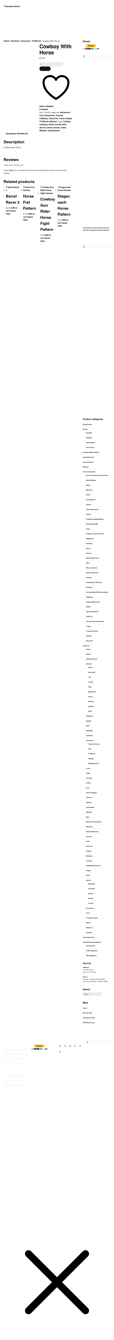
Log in (85, 1008)
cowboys (43, 124)
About (19, 22)
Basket (88, 721)
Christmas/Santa (92, 509)
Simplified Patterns (93, 866)
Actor (88, 649)
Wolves (89, 636)
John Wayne (90, 443)
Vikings (91, 759)
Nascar (90, 893)
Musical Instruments (94, 822)
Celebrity (43, 118)
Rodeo (90, 898)
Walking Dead (93, 763)
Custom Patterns (37, 22)
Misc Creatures (91, 568)
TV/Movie (36, 41)
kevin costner (53, 127)
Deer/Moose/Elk (92, 524)
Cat (89, 677)
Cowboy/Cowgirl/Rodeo (95, 519)
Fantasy (89, 543)
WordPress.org (88, 1023)
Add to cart (45, 69)
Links (98, 22)
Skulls (88, 607)
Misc (88, 563)
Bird (87, 726)
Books (85, 429)
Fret (87, 788)
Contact (10, 28)
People (69, 118)
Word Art (89, 641)
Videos (54, 22)
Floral (88, 548)
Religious (89, 597)
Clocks (88, 514)
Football (91, 889)
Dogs (88, 529)
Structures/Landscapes (95, 621)
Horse (62, 118)
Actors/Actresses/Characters (97, 475)
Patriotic (89, 846)
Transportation (92, 631)
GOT (90, 749)
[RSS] (109, 1218)
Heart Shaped (91, 793)
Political (89, 587)
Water (88, 923)
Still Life (89, 616)
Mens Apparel (91, 956)
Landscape (90, 807)
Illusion (89, 802)
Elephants (90, 539)
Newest (86, 467)
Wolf (90, 711)
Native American (92, 573)
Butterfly (91, 672)
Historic (89, 797)
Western (53, 121)
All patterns (49, 115)
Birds (88, 495)
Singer (88, 870)
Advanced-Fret (91, 659)
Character (25, 41)
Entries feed (87, 1013)
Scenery (89, 861)
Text (88, 913)
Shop (66, 22)
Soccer (90, 903)
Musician (89, 827)
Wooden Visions (18, 11)
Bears (88, 485)
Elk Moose (92, 692)
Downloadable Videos (91, 452)
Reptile (91, 706)
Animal (59, 115)
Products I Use (83, 22)
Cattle (88, 505)
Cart (21, 28)
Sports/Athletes (92, 612)
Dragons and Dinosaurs (95, 534)
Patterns (15, 41)
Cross (88, 768)
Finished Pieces (88, 457)
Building (89, 731)
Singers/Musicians (93, 602)
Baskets (89, 438)
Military (89, 812)
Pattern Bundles (89, 472)
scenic (63, 127)
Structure (90, 908)
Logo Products (88, 462)
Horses (88, 553)
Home (8, 22)
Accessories (90, 946)
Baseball (91, 884)
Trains (88, 626)
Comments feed (89, 1018)
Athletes (89, 716)
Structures (90, 447)
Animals (89, 433)
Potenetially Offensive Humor (97, 592)
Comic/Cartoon (94, 744)
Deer (90, 687)
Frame (88, 783)
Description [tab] (11, 133)
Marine (91, 701)
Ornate (89, 578)
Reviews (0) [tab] (22, 133)
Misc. (88, 817)
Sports (88, 880)
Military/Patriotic (92, 558)
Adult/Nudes (91, 480)
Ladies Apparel (91, 951)
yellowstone (54, 130)
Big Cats (89, 490)
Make (12, 1219)
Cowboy (66, 121)
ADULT (88, 654)
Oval (88, 841)
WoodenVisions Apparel (92, 942)
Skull (88, 875)
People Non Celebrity (94, 582)
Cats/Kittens (91, 500)
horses (58, 124)
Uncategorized (88, 937)
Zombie (89, 932)
